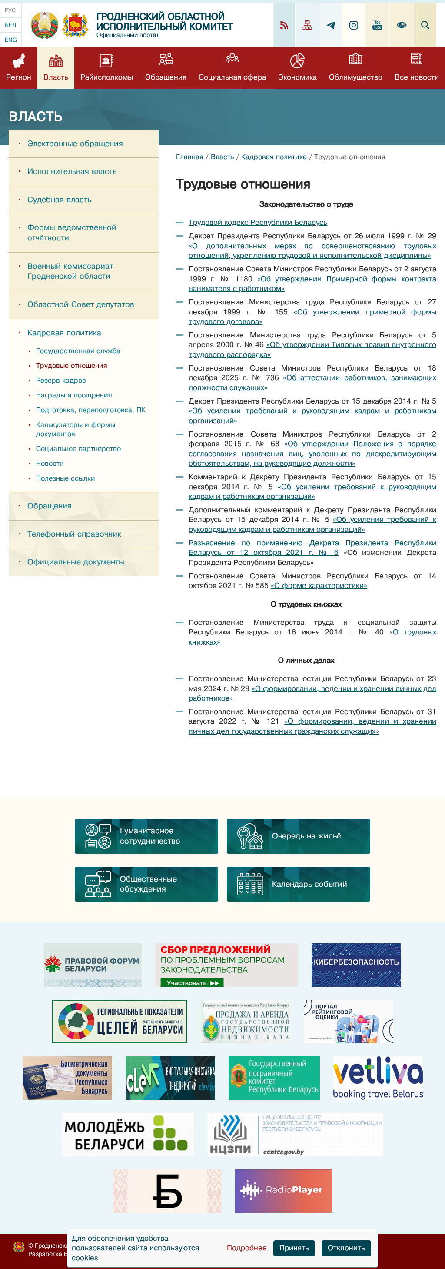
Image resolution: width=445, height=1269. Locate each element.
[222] (67, 1078)
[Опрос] (226, 965)
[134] (356, 965)
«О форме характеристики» (319, 585)
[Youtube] (377, 25)
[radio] (283, 1191)
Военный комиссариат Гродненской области (70, 271)
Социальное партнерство (78, 449)
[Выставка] (170, 1078)
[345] (348, 1021)
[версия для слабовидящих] (402, 25)
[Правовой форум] (93, 965)
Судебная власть (59, 199)
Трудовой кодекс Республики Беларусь (258, 222)
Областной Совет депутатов (80, 304)
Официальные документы (75, 562)
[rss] (284, 25)
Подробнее (247, 1248)
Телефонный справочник (74, 534)
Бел (10, 25)
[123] (245, 1021)
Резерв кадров (61, 380)
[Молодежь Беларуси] (128, 1134)
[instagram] (353, 25)
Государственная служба (78, 351)
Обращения (49, 505)
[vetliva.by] (378, 1078)
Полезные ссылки (65, 478)
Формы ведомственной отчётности (71, 232)
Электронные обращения (75, 143)
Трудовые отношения (71, 366)
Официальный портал (128, 35)
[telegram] (330, 25)
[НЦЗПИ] (295, 1134)
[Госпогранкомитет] (274, 1078)
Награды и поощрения (74, 395)
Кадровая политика (64, 332)
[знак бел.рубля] (167, 1191)
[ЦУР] (119, 1021)
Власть (222, 157)
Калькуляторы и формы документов (75, 429)
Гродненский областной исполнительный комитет (164, 22)
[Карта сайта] (307, 25)
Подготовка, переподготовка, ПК (91, 410)
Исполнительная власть (71, 171)
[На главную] (44, 25)
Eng (11, 40)
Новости (50, 464)
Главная (189, 157)
